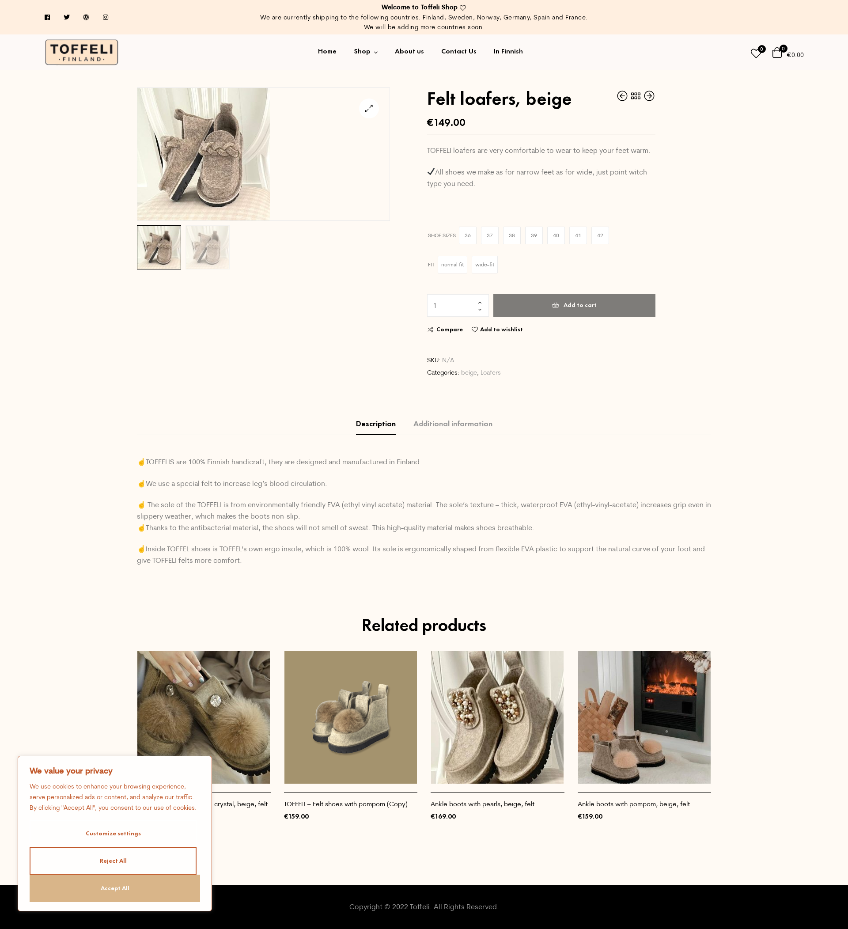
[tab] (376, 424)
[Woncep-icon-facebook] (47, 17)
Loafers (491, 372)
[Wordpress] (86, 17)
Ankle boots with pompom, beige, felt (634, 804)
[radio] (468, 235)
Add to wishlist (501, 329)
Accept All (115, 888)
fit (431, 264)
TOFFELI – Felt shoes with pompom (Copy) (346, 804)
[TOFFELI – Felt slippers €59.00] (623, 96)
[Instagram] (105, 17)
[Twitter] (67, 17)
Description (376, 423)
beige (469, 372)
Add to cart (580, 305)
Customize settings (113, 833)
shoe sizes (442, 235)
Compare (449, 329)
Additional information (452, 423)
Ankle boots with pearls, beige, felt (482, 804)
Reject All (113, 861)
